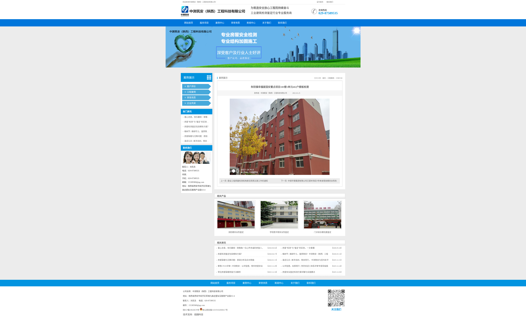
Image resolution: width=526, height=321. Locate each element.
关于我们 (266, 23)
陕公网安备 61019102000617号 (215, 310)
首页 (324, 78)
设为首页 (320, 2)
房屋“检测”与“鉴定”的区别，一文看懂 (200, 122)
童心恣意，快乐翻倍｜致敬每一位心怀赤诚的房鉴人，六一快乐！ (241, 249)
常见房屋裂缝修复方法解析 (229, 272)
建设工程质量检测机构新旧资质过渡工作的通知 (248, 181)
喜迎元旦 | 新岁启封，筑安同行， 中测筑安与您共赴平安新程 (305, 261)
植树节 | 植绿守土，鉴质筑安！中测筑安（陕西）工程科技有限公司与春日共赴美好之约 (305, 255)
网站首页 (188, 23)
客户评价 (191, 86)
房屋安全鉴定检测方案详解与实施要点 (298, 272)
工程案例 (191, 92)
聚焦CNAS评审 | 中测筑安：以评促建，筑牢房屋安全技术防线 (240, 267)
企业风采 (191, 103)
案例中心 (219, 23)
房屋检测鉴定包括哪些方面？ (196, 127)
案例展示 (189, 77)
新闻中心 (251, 23)
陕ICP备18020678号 (191, 310)
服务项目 (204, 23)
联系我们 (330, 2)
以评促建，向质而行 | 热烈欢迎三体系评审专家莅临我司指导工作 (305, 267)
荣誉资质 (235, 23)
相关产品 (221, 196)
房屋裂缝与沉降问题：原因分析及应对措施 (202, 136)
